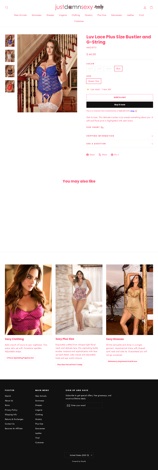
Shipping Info (11, 414)
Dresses (50, 15)
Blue (118, 68)
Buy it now (119, 104)
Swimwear (37, 15)
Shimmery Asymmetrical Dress (122, 361)
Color (90, 64)
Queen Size (93, 81)
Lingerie (63, 15)
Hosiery (89, 15)
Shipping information (100, 136)
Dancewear (116, 15)
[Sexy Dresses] (129, 299)
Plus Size (102, 15)
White (109, 68)
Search (8, 396)
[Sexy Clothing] (28, 299)
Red (99, 68)
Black (90, 68)
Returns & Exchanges (14, 419)
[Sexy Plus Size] (79, 299)
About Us (9, 400)
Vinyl (141, 15)
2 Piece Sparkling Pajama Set (20, 358)
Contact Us (9, 423)
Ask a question (96, 144)
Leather (130, 15)
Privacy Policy (11, 409)
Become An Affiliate (13, 428)
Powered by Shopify (79, 461)
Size (88, 76)
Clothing (76, 15)
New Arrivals (20, 15)
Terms (7, 405)
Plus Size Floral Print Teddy (69, 364)
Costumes (79, 21)
